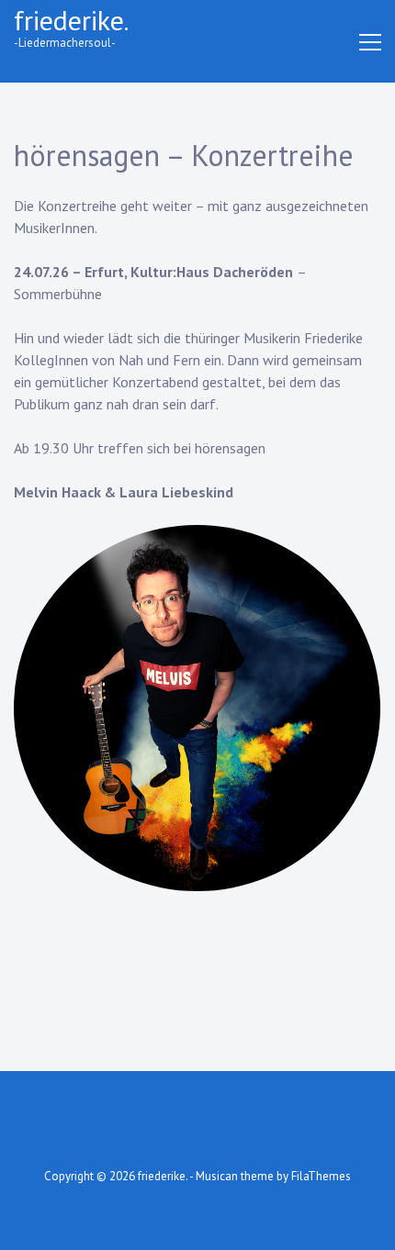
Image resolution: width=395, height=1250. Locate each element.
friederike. (71, 20)
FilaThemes (321, 1176)
